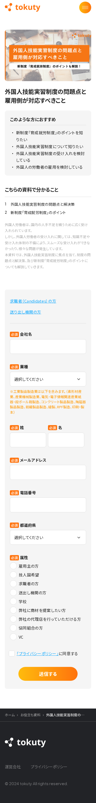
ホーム (10, 714)
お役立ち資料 (31, 714)
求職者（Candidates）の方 (33, 301)
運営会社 (13, 766)
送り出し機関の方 (25, 312)
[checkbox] (48, 601)
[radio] (48, 566)
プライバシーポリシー (49, 766)
